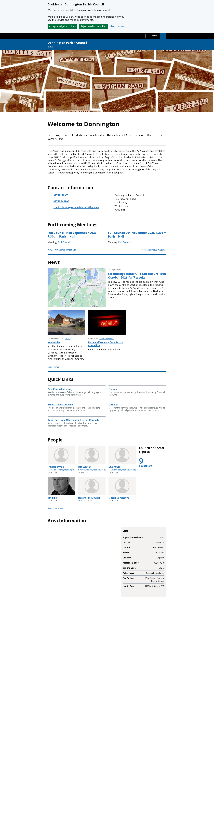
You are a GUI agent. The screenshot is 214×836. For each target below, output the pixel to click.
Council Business (106, 338)
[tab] (153, 36)
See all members (55, 508)
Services (113, 404)
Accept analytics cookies (62, 26)
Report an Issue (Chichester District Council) (73, 420)
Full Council (64, 242)
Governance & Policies (60, 404)
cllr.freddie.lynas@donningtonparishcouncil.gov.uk (71, 469)
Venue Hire (54, 342)
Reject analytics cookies (93, 26)
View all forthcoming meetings (62, 249)
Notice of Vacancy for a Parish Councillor (105, 344)
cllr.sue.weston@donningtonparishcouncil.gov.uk (101, 469)
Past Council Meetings (60, 389)
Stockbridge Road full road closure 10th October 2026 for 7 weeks (137, 275)
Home (50, 46)
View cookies (117, 26)
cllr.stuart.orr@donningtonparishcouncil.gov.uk (130, 469)
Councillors (145, 466)
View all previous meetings (154, 249)
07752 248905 (61, 201)
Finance (112, 389)
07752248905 (61, 195)
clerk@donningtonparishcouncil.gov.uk (76, 207)
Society (67, 338)
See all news (53, 367)
